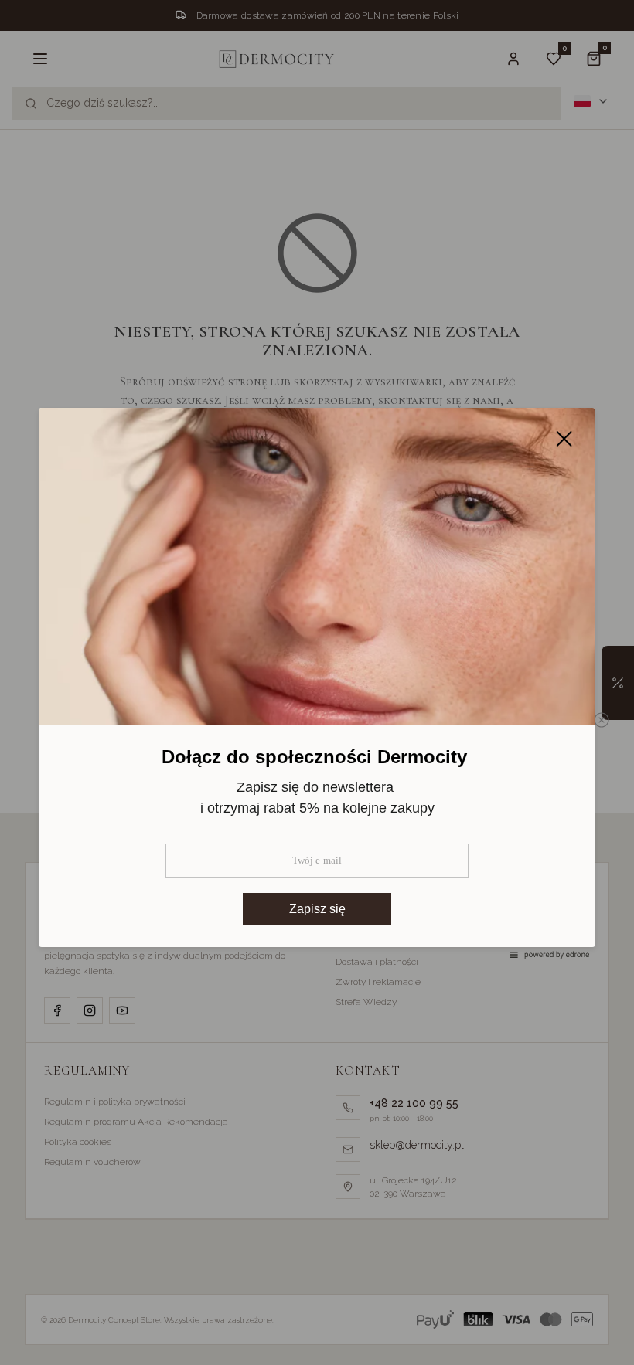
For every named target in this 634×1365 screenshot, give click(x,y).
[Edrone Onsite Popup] (317, 682)
